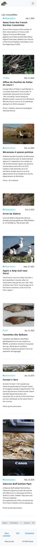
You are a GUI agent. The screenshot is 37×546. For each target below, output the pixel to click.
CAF (6, 330)
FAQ (17, 533)
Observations (9, 18)
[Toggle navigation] (33, 3)
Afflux (7, 78)
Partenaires (29, 533)
